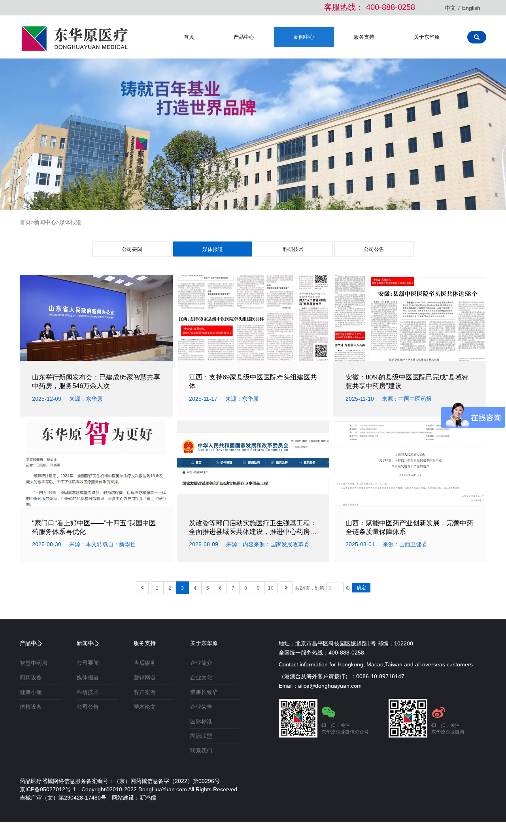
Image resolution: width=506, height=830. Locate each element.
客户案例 (145, 692)
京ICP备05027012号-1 (48, 789)
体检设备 (31, 707)
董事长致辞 (204, 692)
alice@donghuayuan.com (330, 686)
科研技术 (293, 249)
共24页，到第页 (322, 588)
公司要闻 (132, 249)
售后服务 (145, 663)
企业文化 (201, 677)
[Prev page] (142, 587)
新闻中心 (304, 37)
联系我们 (201, 750)
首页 (189, 37)
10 (271, 588)
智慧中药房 (33, 663)
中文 (450, 8)
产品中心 (244, 37)
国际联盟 (201, 736)
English (471, 8)
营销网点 (145, 677)
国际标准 (201, 721)
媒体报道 (212, 249)
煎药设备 (31, 677)
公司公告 (374, 249)
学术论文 (145, 707)
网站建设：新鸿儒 (134, 797)
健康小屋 (31, 692)
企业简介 (201, 663)
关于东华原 (427, 37)
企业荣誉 (201, 707)
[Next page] (286, 587)
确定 (361, 587)
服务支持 (364, 37)
